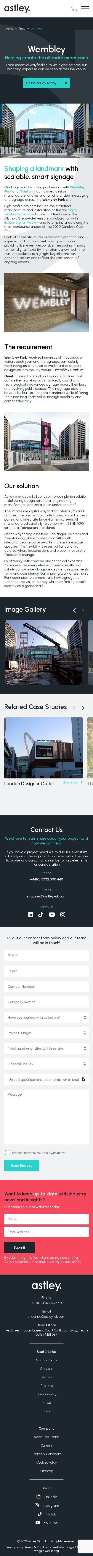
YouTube (51, 1523)
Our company (46, 1360)
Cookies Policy (46, 1462)
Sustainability (46, 1394)
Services (46, 1369)
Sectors (46, 1377)
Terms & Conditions (46, 1454)
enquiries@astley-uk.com (47, 896)
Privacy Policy (14, 1547)
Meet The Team (46, 1437)
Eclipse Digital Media (20, 222)
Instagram (51, 1505)
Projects (47, 1386)
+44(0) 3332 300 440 (46, 879)
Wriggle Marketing (46, 1551)
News (46, 1403)
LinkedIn (51, 1497)
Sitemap (46, 1471)
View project (71, 782)
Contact (47, 1411)
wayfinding (13, 366)
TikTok (51, 1514)
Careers (46, 1445)
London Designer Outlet (29, 784)
